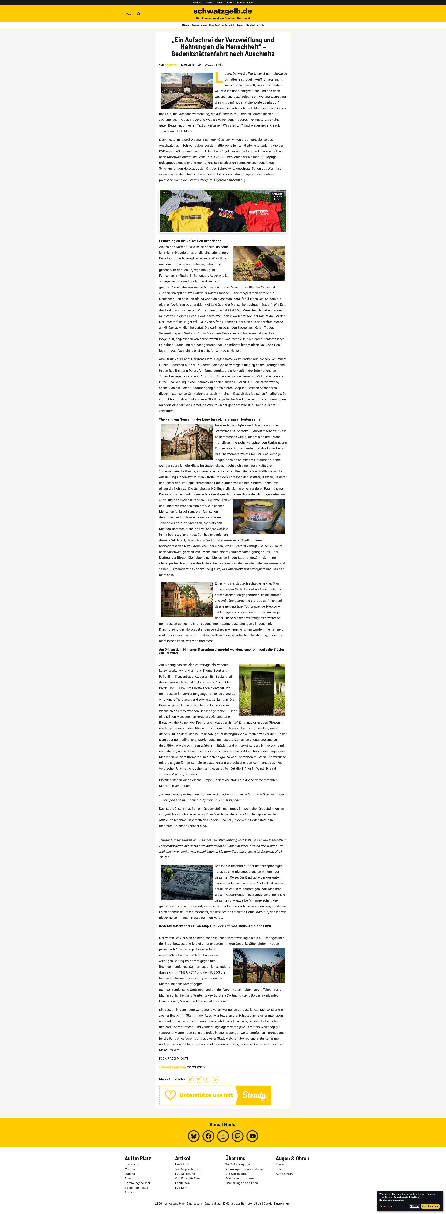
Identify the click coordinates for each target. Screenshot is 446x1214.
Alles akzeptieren (430, 1206)
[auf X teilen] (198, 1079)
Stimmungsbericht (137, 1183)
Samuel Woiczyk (172, 1067)
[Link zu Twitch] (238, 1136)
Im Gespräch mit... (187, 1169)
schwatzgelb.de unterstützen (245, 1169)
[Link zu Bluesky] (194, 1136)
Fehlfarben (182, 1183)
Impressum (194, 1203)
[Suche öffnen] (138, 14)
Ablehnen (414, 1206)
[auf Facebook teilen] (206, 1079)
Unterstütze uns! (244, 2)
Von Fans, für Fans (187, 1178)
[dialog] (410, 1201)
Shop (229, 2)
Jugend (240, 25)
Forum (209, 2)
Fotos (219, 2)
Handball (250, 25)
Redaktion (171, 64)
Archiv (260, 25)
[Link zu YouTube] (252, 1136)
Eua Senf (181, 1188)
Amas (204, 25)
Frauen (195, 25)
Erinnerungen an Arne (240, 1178)
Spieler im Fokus (136, 1188)
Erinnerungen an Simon (241, 1183)
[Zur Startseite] (223, 11)
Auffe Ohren (284, 1174)
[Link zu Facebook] (208, 1136)
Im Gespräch (228, 25)
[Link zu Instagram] (223, 1136)
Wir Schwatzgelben (238, 1164)
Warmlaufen (133, 1164)
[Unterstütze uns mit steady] (223, 1095)
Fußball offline (185, 1174)
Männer (186, 25)
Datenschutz (212, 1203)
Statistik (130, 1192)
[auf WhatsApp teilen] (215, 1079)
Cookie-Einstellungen (277, 1203)
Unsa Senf (214, 25)
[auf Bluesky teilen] (190, 1079)
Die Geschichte (236, 1174)
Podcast (197, 2)
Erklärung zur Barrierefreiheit (242, 1203)
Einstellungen (386, 1206)
